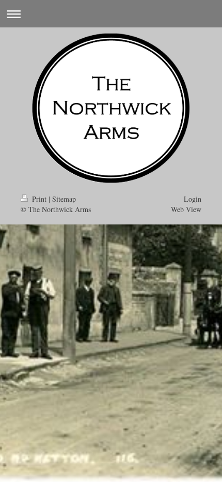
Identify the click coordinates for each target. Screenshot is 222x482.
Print (39, 199)
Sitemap (64, 199)
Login (192, 199)
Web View (186, 209)
